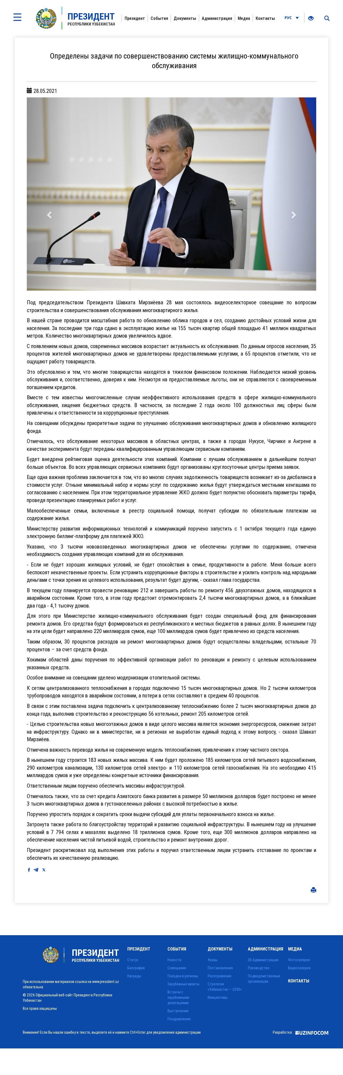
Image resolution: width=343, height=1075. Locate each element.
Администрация (217, 18)
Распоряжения (219, 976)
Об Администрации (263, 959)
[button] (48, 194)
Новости (174, 959)
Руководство (259, 968)
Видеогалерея (299, 968)
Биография (136, 968)
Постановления (220, 968)
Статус (133, 959)
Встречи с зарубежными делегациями (178, 997)
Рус (289, 17)
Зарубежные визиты (183, 984)
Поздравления (179, 1019)
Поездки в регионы (182, 976)
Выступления (177, 1010)
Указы (212, 959)
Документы (185, 18)
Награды (134, 976)
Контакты (265, 18)
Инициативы (218, 997)
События (159, 18)
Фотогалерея (299, 959)
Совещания (176, 968)
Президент (135, 18)
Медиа (244, 18)
